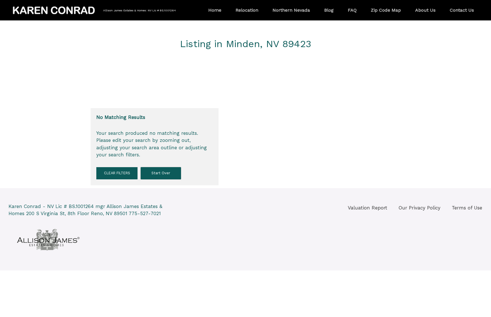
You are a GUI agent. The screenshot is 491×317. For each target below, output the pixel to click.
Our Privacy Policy (419, 208)
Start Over (160, 173)
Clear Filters (117, 173)
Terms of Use (467, 208)
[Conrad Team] (54, 9)
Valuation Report (367, 208)
